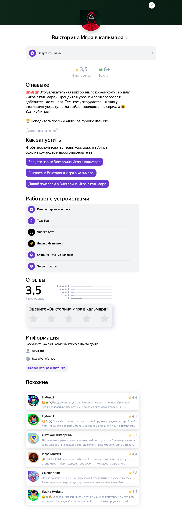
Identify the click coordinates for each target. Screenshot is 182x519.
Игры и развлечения (42, 130)
